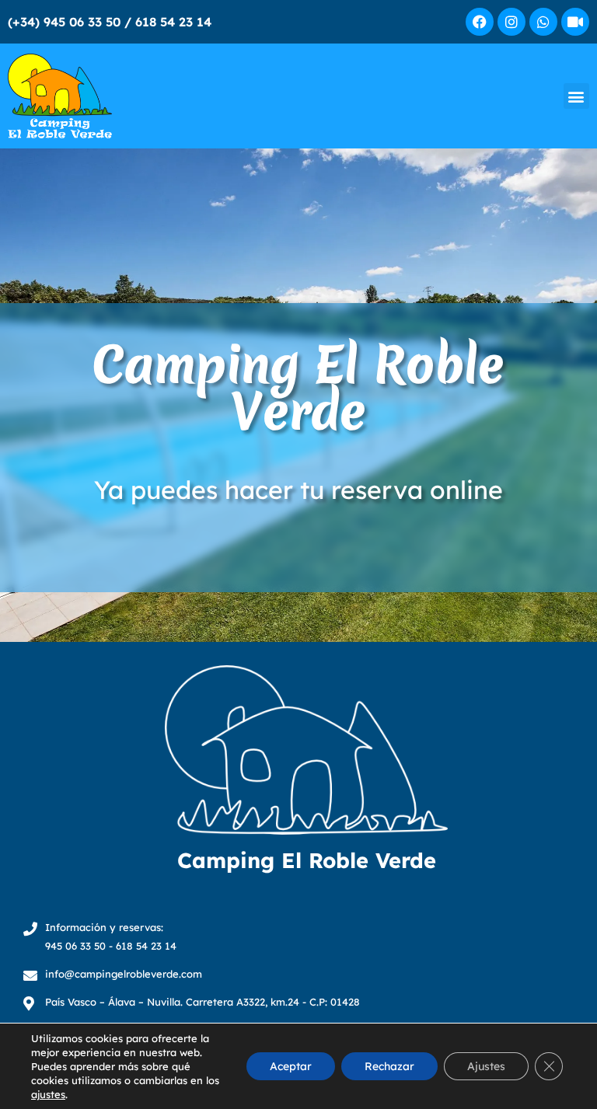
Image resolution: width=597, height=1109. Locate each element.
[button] (576, 96)
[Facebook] (480, 22)
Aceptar (291, 1066)
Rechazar (389, 1066)
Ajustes (486, 1066)
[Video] (575, 22)
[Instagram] (511, 22)
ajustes (48, 1094)
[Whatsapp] (543, 22)
